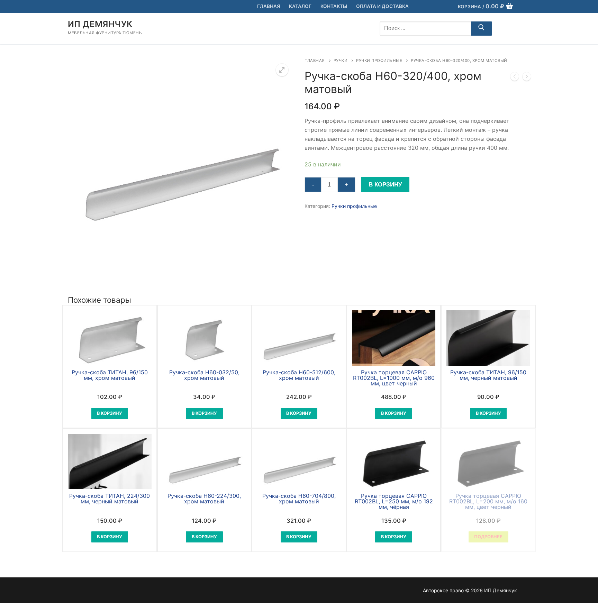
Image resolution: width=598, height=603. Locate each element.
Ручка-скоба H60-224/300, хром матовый (204, 498)
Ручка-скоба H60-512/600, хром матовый (299, 375)
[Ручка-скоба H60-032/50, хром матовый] (527, 77)
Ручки (341, 60)
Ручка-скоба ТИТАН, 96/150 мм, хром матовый (110, 375)
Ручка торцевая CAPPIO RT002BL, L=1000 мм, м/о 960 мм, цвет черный (394, 378)
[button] (282, 70)
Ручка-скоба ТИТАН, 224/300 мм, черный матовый (109, 498)
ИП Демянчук (100, 24)
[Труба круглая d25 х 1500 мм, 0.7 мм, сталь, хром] (514, 77)
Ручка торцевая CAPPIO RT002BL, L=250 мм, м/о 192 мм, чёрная (394, 501)
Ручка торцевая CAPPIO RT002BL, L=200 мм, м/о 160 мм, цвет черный (488, 501)
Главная (315, 60)
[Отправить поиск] (481, 28)
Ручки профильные (379, 60)
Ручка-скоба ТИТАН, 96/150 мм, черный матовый (488, 375)
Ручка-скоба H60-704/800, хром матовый (299, 498)
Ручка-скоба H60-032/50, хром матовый (204, 375)
